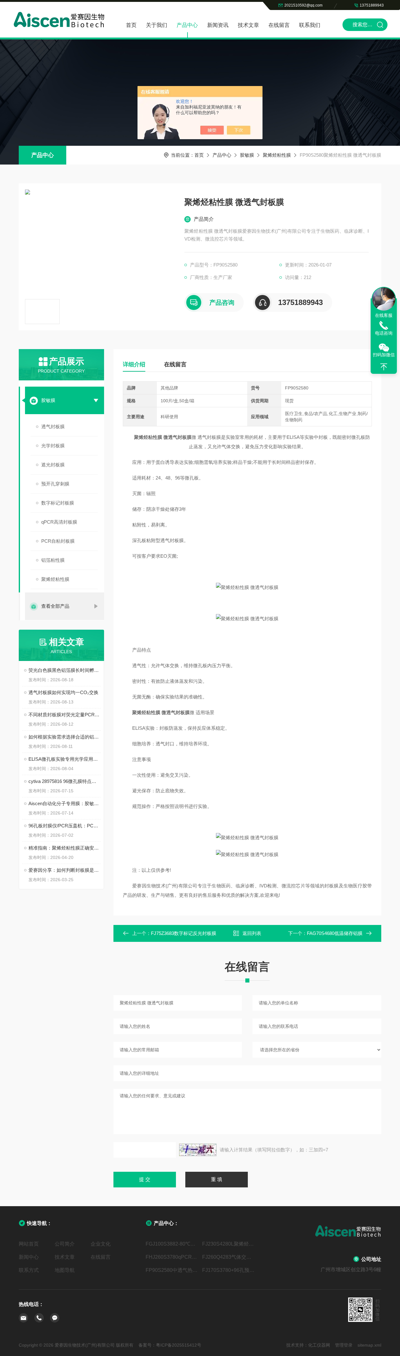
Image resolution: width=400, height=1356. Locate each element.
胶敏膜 (247, 155)
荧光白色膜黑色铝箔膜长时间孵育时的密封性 (64, 670)
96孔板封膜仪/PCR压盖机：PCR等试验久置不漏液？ (64, 825)
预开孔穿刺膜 (55, 483)
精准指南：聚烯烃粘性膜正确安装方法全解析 (64, 848)
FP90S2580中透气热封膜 (172, 1270)
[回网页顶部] (383, 367)
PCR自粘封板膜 (58, 541)
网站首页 (29, 1244)
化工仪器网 (319, 1345)
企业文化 (101, 1244)
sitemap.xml (369, 1345)
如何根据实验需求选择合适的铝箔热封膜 (64, 736)
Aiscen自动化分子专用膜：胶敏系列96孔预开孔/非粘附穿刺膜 (64, 803)
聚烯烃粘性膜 (277, 155)
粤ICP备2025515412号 (178, 1345)
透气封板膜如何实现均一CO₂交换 (63, 692)
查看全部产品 (55, 606)
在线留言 (279, 25)
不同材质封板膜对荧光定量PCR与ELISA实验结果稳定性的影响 (64, 714)
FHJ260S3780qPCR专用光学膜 (172, 1257)
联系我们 (309, 25)
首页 (131, 25)
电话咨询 (383, 333)
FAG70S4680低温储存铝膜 (334, 933)
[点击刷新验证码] (198, 1150)
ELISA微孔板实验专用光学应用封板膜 (64, 759)
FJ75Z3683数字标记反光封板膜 (183, 933)
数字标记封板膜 (57, 502)
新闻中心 (29, 1257)
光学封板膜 (53, 445)
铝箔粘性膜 (53, 560)
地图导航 (65, 1270)
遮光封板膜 (53, 464)
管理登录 (343, 1345)
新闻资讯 (217, 25)
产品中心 (187, 25)
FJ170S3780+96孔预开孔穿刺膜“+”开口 (228, 1270)
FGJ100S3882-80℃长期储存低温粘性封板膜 (172, 1244)
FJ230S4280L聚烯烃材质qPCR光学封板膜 (228, 1244)
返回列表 (251, 933)
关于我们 (156, 25)
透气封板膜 (53, 426)
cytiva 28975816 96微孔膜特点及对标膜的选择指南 (64, 781)
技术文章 (248, 25)
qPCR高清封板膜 (59, 522)
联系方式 (29, 1270)
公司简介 (65, 1244)
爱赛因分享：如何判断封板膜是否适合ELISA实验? (64, 870)
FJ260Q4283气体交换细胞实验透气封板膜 (228, 1257)
